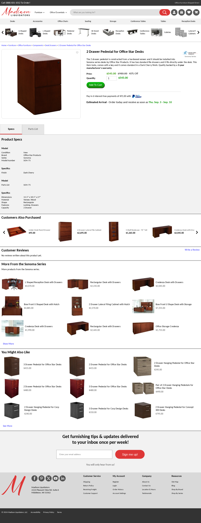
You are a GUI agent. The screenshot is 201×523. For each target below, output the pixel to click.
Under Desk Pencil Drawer (39, 230)
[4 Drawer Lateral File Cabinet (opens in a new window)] (65, 241)
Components (38, 45)
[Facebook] (34, 478)
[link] (196, 12)
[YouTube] (56, 478)
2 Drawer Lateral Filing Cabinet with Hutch (109, 304)
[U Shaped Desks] (11, 38)
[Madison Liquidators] (16, 15)
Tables (163, 21)
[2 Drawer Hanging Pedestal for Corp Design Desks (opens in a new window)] (12, 420)
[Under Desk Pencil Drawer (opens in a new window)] (16, 237)
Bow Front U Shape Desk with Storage (174, 304)
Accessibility (35, 512)
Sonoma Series (190, 56)
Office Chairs (63, 21)
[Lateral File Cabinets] (181, 38)
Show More (8, 344)
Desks (12, 21)
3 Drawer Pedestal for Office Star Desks (42, 364)
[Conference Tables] (132, 38)
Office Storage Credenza (167, 326)
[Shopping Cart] (196, 12)
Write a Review (192, 250)
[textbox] (84, 454)
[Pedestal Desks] (59, 38)
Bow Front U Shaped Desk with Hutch (41, 304)
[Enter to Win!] (181, 15)
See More (7, 426)
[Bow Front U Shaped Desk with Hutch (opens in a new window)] (12, 316)
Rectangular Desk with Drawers (105, 282)
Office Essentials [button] (58, 12)
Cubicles (167, 32)
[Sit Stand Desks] (84, 38)
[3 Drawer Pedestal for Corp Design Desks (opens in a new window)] (77, 420)
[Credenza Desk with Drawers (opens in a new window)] (162, 238)
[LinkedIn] (63, 478)
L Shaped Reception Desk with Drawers (43, 282)
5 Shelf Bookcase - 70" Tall (136, 230)
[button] (164, 12)
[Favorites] (189, 15)
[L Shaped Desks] (35, 38)
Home (3, 45)
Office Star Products (32, 155)
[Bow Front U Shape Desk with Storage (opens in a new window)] (143, 312)
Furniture (12, 45)
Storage (113, 21)
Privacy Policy (48, 512)
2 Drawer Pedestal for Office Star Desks (74, 45)
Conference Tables (138, 21)
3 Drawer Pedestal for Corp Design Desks (108, 409)
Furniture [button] (40, 12)
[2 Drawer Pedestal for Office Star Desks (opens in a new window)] (77, 376)
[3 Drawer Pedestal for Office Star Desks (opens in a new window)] (12, 376)
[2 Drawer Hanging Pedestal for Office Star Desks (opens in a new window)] (142, 376)
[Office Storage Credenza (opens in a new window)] (143, 334)
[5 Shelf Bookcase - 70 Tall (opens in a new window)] (113, 241)
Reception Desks (188, 21)
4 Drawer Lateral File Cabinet (89, 230)
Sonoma (27, 158)
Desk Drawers (51, 45)
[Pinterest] (41, 478)
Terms (59, 512)
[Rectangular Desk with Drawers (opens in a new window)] (78, 289)
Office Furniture (24, 45)
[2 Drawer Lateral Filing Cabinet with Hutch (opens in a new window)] (77, 316)
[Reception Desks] (108, 38)
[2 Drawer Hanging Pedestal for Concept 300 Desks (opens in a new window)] (143, 420)
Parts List (33, 129)
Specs (11, 129)
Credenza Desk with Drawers (186, 230)
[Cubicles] (157, 38)
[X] (48, 478)
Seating (88, 21)
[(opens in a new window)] (190, 53)
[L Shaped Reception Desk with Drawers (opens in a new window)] (12, 290)
